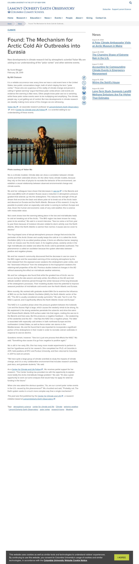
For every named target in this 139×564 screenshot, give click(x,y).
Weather (69, 409)
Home (10, 24)
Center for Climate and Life (49, 396)
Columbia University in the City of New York (26, 2)
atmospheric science (22, 406)
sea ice (56, 191)
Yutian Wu (12, 106)
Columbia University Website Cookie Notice (65, 560)
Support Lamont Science (121, 9)
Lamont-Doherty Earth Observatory (38, 399)
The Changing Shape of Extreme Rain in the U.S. (110, 56)
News (20, 24)
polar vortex (45, 409)
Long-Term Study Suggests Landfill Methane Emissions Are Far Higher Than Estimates (111, 94)
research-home (57, 409)
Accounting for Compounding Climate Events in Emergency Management (108, 70)
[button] (84, 78)
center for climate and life (43, 406)
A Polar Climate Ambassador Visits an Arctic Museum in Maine (111, 44)
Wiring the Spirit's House (106, 82)
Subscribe (107, 9)
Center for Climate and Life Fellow (30, 109)
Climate (11, 29)
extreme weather (71, 406)
